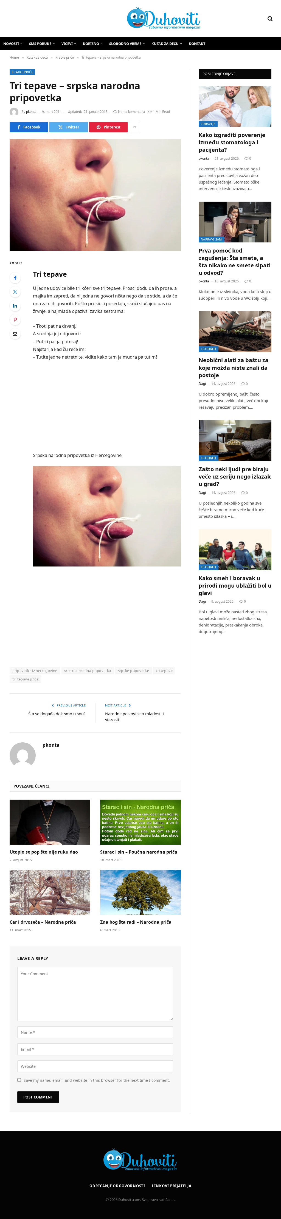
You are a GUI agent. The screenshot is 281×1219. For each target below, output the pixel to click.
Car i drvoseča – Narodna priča (43, 922)
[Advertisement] (118, 406)
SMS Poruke (40, 43)
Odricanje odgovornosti (117, 1185)
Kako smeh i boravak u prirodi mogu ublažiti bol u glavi (235, 585)
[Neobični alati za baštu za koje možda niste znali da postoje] (235, 331)
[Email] (15, 333)
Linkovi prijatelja (171, 1185)
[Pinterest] (15, 319)
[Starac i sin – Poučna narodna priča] (140, 822)
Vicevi (67, 43)
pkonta (31, 111)
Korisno (91, 43)
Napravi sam (211, 239)
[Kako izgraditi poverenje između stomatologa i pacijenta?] (235, 106)
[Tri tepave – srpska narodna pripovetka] (95, 195)
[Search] (269, 18)
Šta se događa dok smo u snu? (57, 713)
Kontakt (197, 43)
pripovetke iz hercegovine (34, 670)
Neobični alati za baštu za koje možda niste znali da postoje (233, 367)
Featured (208, 349)
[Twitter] (15, 291)
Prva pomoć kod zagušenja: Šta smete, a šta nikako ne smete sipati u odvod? (235, 262)
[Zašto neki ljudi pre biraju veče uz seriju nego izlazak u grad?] (235, 440)
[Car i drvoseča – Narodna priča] (50, 892)
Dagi (202, 383)
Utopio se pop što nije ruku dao (44, 852)
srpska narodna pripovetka (87, 670)
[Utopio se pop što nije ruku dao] (50, 822)
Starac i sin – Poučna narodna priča (138, 852)
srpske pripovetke (133, 670)
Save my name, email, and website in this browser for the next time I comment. (97, 1080)
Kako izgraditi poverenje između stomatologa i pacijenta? (232, 142)
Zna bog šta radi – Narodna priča (136, 922)
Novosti (11, 43)
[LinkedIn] (15, 305)
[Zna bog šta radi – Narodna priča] (140, 892)
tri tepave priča (25, 679)
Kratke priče (22, 72)
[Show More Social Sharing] (134, 127)
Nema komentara (131, 111)
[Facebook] (15, 277)
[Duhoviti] (104, 19)
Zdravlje (208, 124)
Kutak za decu (165, 43)
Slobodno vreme (125, 43)
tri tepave (164, 670)
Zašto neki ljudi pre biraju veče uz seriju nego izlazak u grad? (235, 476)
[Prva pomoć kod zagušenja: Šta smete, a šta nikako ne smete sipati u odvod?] (235, 222)
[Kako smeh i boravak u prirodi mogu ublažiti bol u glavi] (235, 549)
